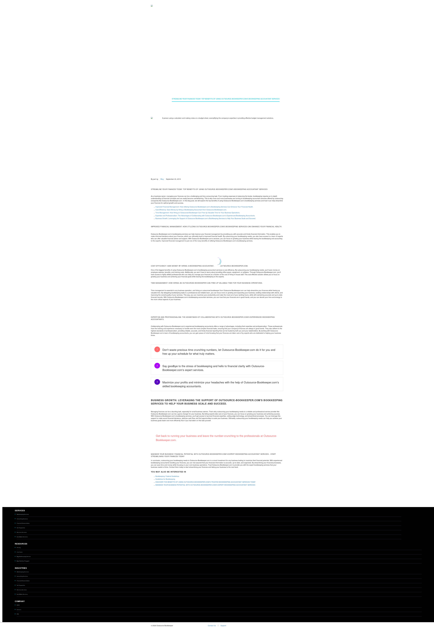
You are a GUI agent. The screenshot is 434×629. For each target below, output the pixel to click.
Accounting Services (22, 518)
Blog (162, 179)
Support (223, 625)
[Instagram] (282, 626)
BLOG (18, 605)
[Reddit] (169, 496)
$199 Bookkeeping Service (24, 556)
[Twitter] (156, 496)
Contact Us (212, 625)
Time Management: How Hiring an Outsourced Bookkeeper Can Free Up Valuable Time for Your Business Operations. (197, 212)
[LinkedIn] (166, 496)
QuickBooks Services (22, 536)
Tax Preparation (21, 527)
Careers (19, 609)
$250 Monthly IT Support (23, 561)
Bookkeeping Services (23, 514)
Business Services (22, 532)
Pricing (19, 547)
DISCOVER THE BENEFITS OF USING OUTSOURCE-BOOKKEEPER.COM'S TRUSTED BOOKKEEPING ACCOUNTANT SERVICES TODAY (205, 482)
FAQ (18, 614)
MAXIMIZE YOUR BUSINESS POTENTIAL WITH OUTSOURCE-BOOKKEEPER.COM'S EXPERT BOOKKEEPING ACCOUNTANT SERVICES (205, 485)
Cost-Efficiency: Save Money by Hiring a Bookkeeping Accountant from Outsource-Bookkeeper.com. (191, 210)
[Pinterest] (159, 496)
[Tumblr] (162, 496)
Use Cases (19, 552)
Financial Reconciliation (23, 523)
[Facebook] (152, 496)
